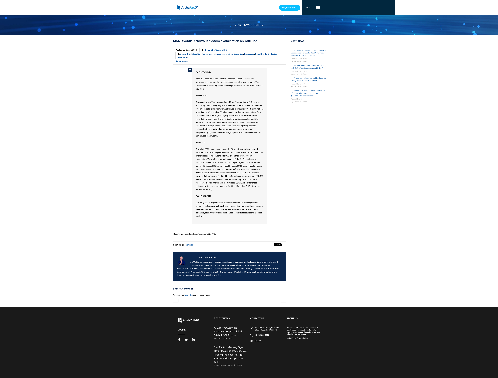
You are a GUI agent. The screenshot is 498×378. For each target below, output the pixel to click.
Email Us (258, 341)
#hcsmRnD (185, 54)
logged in (188, 295)
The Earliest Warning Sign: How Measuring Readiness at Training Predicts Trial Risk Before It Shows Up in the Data (230, 354)
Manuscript (219, 54)
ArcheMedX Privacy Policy (297, 338)
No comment (182, 61)
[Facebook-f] (179, 339)
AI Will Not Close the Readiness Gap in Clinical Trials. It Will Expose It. (228, 331)
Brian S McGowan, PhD (216, 50)
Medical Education (234, 54)
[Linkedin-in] (193, 339)
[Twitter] (186, 339)
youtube (190, 245)
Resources (249, 54)
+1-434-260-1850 (262, 335)
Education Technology (202, 54)
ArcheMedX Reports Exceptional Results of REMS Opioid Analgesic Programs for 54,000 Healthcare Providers (308, 93)
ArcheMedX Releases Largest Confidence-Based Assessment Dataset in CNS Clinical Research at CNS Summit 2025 (308, 52)
